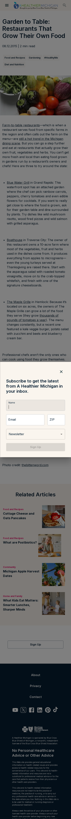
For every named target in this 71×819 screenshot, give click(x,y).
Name (11, 402)
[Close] (61, 372)
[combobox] (35, 434)
